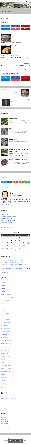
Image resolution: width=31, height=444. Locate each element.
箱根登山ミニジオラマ (6, 368)
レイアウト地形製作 (5, 322)
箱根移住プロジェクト (6, 371)
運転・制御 (3, 377)
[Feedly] (27, 181)
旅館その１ (12, 128)
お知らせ (3, 303)
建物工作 (27, 63)
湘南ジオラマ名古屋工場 (6, 365)
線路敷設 (3, 374)
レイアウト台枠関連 (5, 319)
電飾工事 (3, 387)
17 (28, 243)
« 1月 (8, 250)
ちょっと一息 (4, 306)
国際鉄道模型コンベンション (7, 347)
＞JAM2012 (3, 288)
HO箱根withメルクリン (6, 294)
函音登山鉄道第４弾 (5, 343)
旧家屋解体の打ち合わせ (6, 218)
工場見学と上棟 (4, 214)
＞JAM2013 (3, 291)
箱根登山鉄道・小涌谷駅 (6, 222)
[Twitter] (5, 26)
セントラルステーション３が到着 (8, 260)
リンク (2, 396)
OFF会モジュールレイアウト (7, 297)
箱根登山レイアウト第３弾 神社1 (18, 159)
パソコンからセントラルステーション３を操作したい (13, 264)
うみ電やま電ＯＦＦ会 (6, 300)
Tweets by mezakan (5, 227)
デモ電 (2, 310)
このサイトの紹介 (5, 204)
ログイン (3, 417)
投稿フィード (4, 419)
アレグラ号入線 (4, 272)
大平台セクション (5, 353)
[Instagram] (15, 181)
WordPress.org (4, 423)
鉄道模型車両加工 (5, 384)
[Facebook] (15, 26)
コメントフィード (5, 421)
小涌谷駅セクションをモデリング (8, 216)
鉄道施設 (3, 380)
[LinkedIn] (5, 29)
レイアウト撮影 (4, 325)
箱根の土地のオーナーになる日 (8, 220)
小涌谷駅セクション (5, 356)
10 (28, 240)
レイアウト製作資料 (5, 331)
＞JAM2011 (3, 285)
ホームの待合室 (13, 118)
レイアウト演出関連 (5, 328)
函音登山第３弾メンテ (6, 340)
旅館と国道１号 (13, 139)
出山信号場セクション (6, 337)
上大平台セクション (5, 334)
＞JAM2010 (3, 282)
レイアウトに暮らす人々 (6, 313)
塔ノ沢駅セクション (5, 350)
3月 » (23, 250)
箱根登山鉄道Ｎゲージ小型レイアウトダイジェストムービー (14, 398)
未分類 (2, 362)
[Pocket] (15, 29)
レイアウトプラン (5, 316)
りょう (28, 68)
